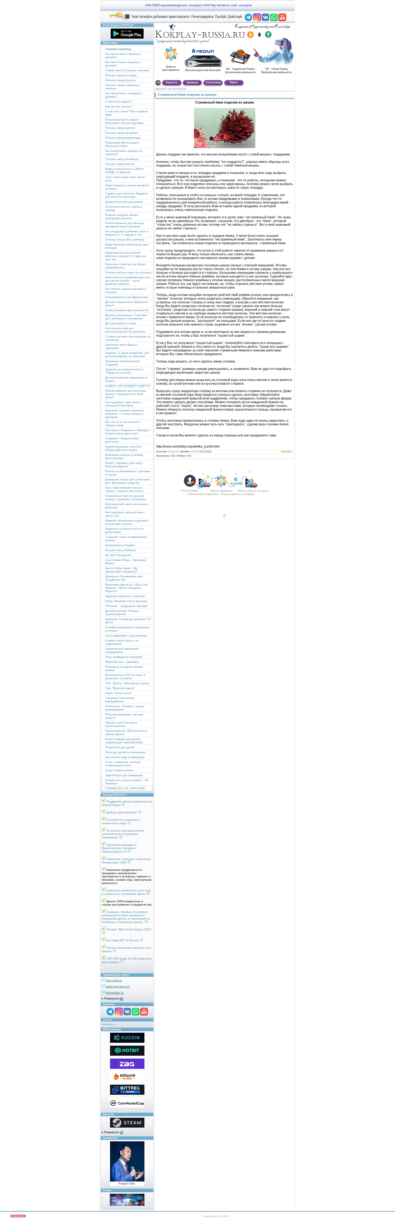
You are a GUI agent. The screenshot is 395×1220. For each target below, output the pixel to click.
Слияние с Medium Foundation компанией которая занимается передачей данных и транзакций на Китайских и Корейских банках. (126, 917)
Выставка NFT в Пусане (123, 940)
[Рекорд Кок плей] (248, 20)
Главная (159, 88)
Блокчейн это (109, 1024)
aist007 (194, 451)
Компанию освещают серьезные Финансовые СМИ (126, 860)
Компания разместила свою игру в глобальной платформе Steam (126, 892)
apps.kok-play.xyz (118, 986)
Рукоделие (180, 88)
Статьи (169, 88)
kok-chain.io (114, 980)
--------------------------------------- (127, 998)
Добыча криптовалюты (122, 812)
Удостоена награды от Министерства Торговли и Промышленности (119, 848)
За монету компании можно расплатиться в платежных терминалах (123, 834)
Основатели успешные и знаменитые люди (121, 821)
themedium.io (115, 992)
